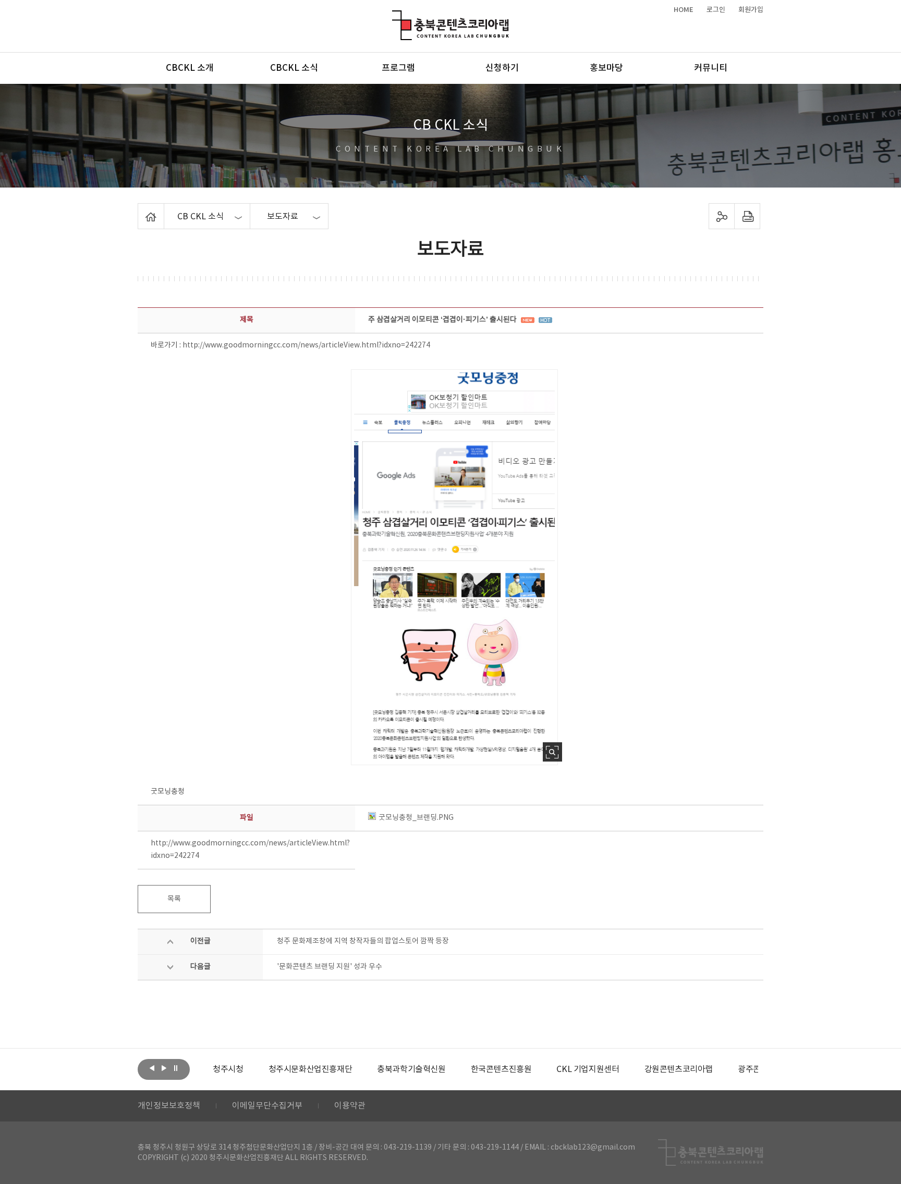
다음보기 (164, 1068)
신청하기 (502, 68)
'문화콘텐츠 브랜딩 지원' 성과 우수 (329, 967)
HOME (683, 10)
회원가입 (750, 10)
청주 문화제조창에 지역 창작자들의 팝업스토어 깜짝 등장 (363, 941)
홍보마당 (606, 68)
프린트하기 (747, 216)
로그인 (716, 10)
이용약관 (350, 1106)
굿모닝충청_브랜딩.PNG (416, 818)
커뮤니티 (710, 68)
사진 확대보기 (552, 751)
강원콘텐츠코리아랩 (678, 1069)
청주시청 (228, 1069)
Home (140, 209)
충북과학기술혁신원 (411, 1069)
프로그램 (398, 68)
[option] (227, 1069)
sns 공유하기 (721, 216)
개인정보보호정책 (169, 1106)
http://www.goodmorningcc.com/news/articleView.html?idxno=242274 (306, 345)
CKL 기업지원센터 (587, 1069)
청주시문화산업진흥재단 (310, 1069)
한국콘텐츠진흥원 (501, 1069)
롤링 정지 (176, 1068)
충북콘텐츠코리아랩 (394, 16)
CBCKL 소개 (190, 68)
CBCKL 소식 (294, 68)
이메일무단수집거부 (267, 1106)
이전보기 (152, 1068)
